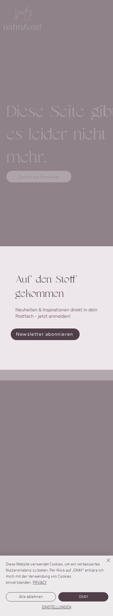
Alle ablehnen (31, 597)
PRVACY (40, 582)
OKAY (83, 597)
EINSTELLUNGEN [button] (56, 607)
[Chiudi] (105, 564)
